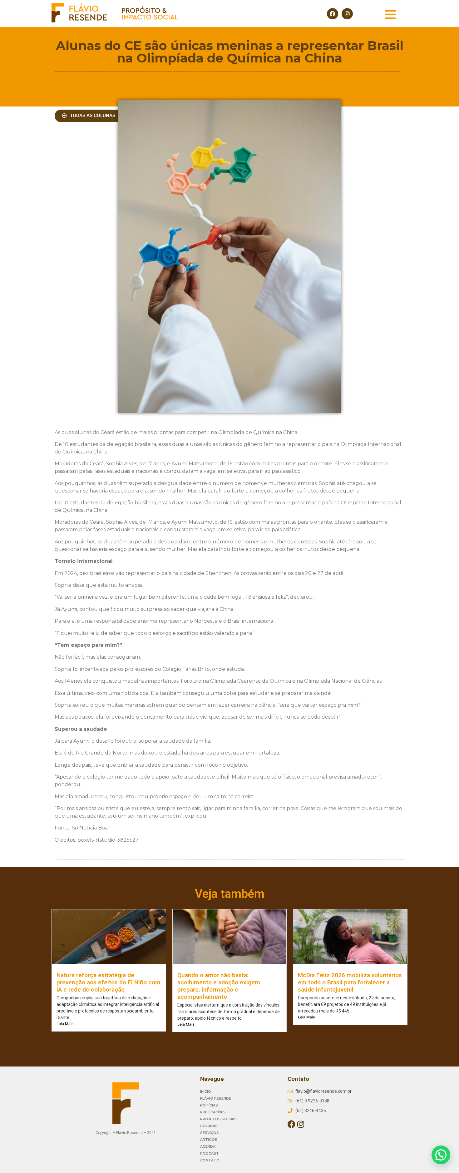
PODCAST (209, 1153)
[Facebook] (332, 13)
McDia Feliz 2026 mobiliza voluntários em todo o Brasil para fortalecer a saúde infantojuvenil (350, 982)
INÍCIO (205, 1091)
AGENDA (207, 1146)
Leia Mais (65, 1023)
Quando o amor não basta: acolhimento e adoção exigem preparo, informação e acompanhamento (218, 986)
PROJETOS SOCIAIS (218, 1119)
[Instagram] (347, 13)
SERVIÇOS (209, 1133)
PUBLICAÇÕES (213, 1112)
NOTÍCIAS (209, 1105)
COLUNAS (209, 1126)
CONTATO (210, 1160)
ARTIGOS (208, 1139)
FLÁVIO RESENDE (215, 1098)
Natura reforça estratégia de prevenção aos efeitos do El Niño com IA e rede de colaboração (108, 982)
